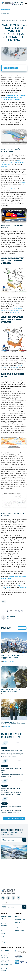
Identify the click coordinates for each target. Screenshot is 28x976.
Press (2, 930)
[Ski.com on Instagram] (13, 898)
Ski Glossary (4, 973)
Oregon (10, 162)
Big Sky (20, 308)
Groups (16, 925)
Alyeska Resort (14, 312)
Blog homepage (5, 9)
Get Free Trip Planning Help (14, 818)
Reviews (3, 933)
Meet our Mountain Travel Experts (6, 917)
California (22, 182)
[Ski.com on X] (8, 898)
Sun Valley (13, 308)
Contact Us (4, 928)
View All (22, 628)
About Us (3, 921)
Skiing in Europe (5, 953)
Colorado (4, 166)
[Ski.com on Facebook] (3, 898)
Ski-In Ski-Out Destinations (4, 956)
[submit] (24, 840)
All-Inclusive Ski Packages (5, 961)
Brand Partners (18, 927)
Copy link (10, 611)
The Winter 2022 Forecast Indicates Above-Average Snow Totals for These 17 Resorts (13, 97)
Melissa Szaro (7, 694)
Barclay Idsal (7, 20)
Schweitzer (17, 310)
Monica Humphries (8, 661)
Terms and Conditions (6, 939)
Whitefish (10, 310)
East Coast (14, 189)
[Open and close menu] (26, 3)
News (3, 601)
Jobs (2, 936)
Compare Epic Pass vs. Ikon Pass (7, 969)
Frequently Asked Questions (5, 924)
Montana (4, 164)
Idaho (15, 162)
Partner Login (18, 922)
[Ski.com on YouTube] (18, 898)
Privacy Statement (5, 942)
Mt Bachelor (15, 367)
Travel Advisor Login (20, 919)
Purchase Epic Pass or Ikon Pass (7, 965)
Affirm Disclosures (19, 930)
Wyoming (21, 162)
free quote (22, 587)
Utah (9, 164)
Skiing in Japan (5, 950)
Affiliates (17, 916)
